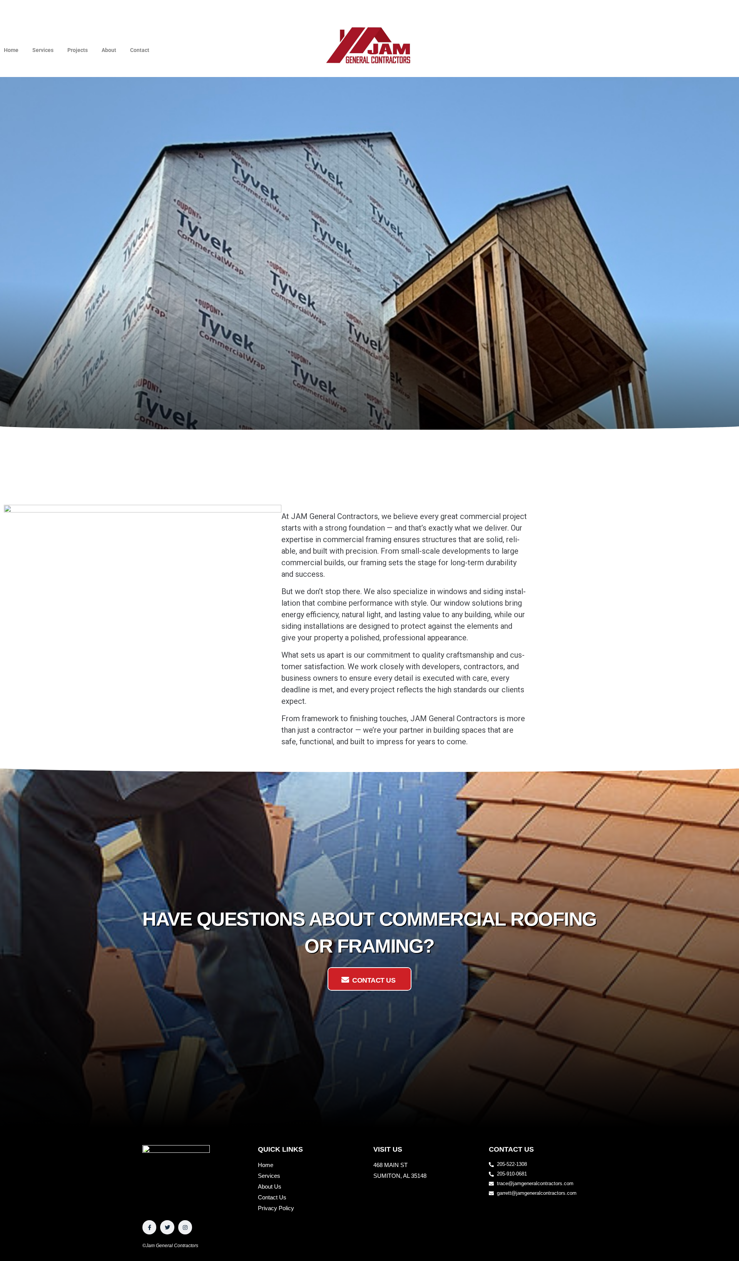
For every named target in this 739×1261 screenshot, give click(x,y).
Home (11, 50)
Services (43, 50)
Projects (77, 50)
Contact (139, 50)
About (109, 50)
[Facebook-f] (149, 1227)
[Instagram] (185, 1227)
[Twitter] (167, 1227)
